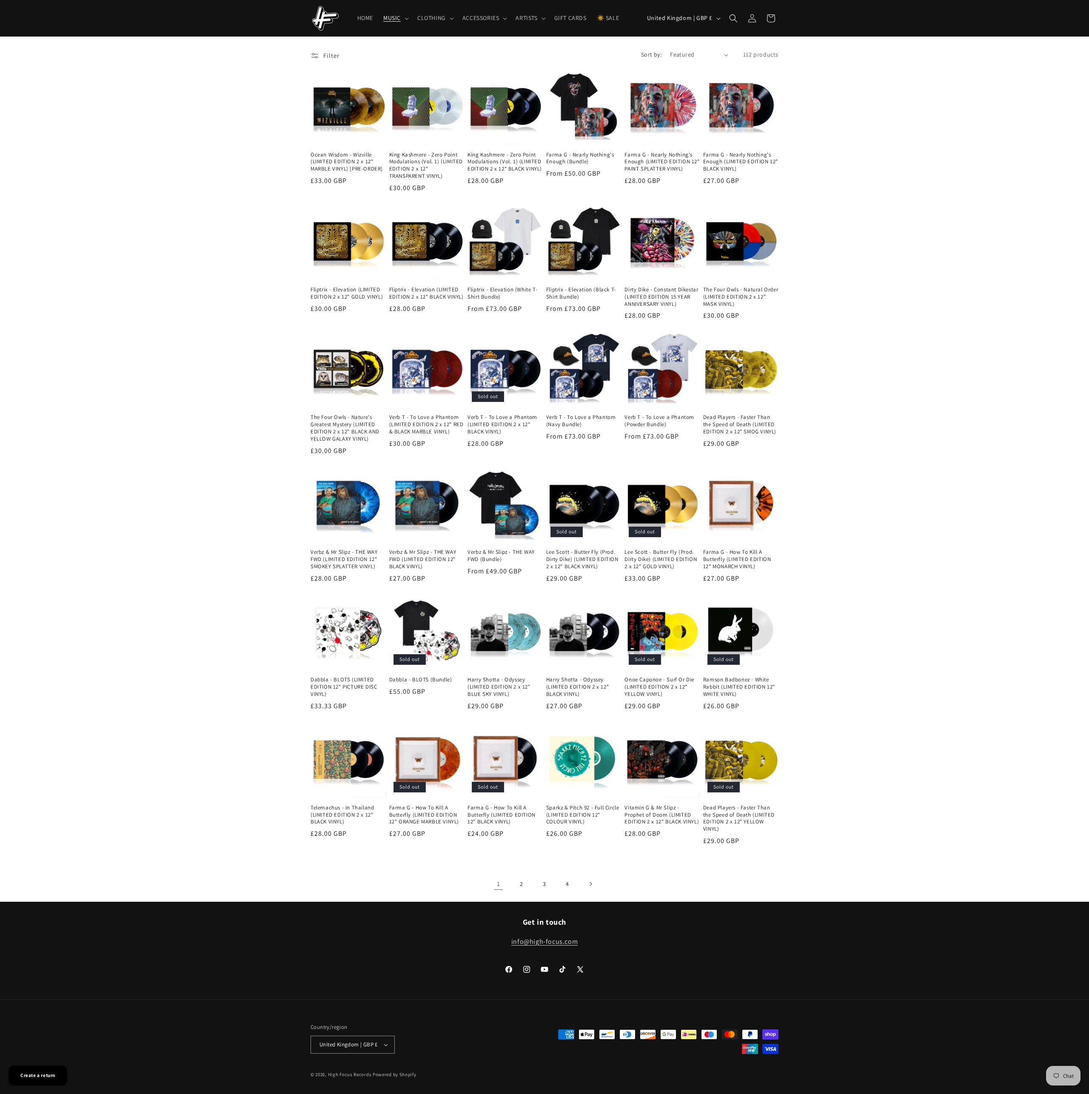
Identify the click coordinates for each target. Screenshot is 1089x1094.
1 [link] (498, 883)
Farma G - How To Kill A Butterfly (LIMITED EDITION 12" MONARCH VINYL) (737, 559)
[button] (395, 18)
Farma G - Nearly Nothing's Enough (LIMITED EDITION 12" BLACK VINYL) (740, 162)
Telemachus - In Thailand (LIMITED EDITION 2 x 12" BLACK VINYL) (342, 815)
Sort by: (651, 54)
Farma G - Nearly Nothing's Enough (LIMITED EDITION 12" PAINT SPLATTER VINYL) (661, 162)
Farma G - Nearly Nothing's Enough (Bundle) (580, 158)
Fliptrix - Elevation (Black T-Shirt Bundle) (581, 293)
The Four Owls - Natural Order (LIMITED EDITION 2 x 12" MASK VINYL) (740, 297)
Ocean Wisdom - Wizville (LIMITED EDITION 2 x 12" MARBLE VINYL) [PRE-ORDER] (347, 162)
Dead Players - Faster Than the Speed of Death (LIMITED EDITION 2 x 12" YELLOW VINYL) (739, 818)
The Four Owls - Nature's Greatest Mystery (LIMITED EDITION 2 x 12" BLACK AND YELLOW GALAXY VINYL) (345, 428)
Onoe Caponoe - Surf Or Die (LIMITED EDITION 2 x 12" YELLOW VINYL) (659, 687)
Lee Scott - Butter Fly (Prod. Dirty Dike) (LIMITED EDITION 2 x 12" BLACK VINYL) (582, 559)
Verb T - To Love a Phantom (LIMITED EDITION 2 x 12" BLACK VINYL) (502, 424)
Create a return (37, 1075)
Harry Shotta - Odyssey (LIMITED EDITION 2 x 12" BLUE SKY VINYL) (499, 687)
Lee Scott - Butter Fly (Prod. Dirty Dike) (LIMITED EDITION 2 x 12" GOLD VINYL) (660, 559)
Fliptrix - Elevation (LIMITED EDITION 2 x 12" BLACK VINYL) (426, 293)
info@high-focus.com (544, 941)
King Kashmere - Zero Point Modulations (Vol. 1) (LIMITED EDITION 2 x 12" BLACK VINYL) (505, 162)
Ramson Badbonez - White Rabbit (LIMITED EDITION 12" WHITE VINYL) (739, 687)
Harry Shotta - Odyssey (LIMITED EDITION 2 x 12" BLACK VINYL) (577, 687)
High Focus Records (350, 1074)
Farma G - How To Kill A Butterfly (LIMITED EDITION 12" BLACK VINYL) (502, 815)
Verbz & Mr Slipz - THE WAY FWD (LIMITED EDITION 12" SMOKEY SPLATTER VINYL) (344, 559)
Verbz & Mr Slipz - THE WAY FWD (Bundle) (501, 556)
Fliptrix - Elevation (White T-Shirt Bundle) (502, 293)
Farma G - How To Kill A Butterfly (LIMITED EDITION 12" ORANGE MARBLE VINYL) (424, 815)
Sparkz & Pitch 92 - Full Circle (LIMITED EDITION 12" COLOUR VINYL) (582, 815)
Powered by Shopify (394, 1074)
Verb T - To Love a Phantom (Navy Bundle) (581, 421)
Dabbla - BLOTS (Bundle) (420, 679)
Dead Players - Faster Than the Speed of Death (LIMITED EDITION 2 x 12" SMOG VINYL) (739, 424)
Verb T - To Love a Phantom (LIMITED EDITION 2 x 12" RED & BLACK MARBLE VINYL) (426, 424)
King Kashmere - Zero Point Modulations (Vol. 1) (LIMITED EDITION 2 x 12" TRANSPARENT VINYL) (426, 165)
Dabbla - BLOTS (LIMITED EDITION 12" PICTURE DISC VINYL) (344, 687)
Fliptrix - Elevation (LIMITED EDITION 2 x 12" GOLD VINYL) (347, 293)
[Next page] (590, 884)
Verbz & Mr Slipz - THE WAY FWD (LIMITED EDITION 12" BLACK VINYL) (422, 559)
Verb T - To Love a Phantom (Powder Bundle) (659, 421)
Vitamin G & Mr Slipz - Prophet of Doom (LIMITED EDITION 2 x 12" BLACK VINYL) (661, 815)
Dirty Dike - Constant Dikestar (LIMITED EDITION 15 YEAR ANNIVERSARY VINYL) (661, 297)
